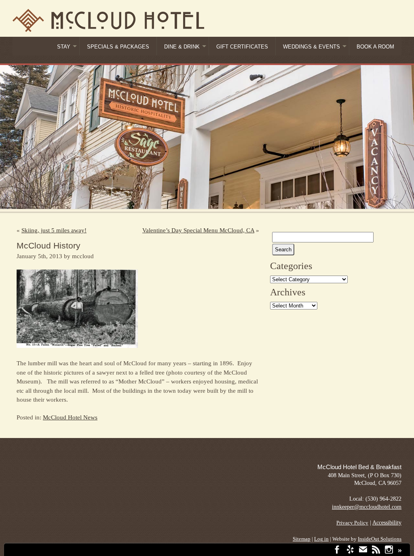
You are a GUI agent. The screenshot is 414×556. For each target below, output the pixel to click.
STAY (63, 47)
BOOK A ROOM (375, 47)
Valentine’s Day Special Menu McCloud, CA (198, 230)
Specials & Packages (118, 47)
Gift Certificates (242, 47)
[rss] (376, 550)
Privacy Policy (352, 523)
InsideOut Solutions (379, 539)
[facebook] (337, 550)
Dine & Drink (182, 47)
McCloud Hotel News (70, 417)
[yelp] (350, 550)
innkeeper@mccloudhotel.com (366, 507)
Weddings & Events (311, 47)
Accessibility (386, 523)
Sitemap (301, 539)
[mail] (363, 550)
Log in (321, 539)
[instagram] (389, 550)
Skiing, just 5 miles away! (54, 230)
